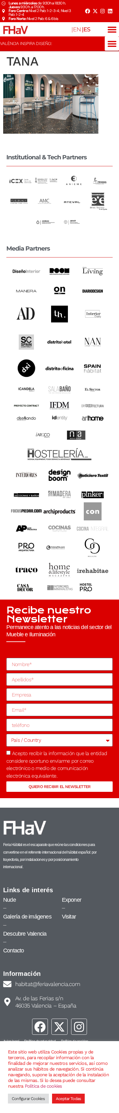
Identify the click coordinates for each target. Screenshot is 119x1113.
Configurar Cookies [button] (28, 1098)
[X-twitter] (94, 11)
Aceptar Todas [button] (68, 1098)
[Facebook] (87, 11)
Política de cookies (43, 1086)
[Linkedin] (110, 11)
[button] (112, 29)
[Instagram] (102, 11)
